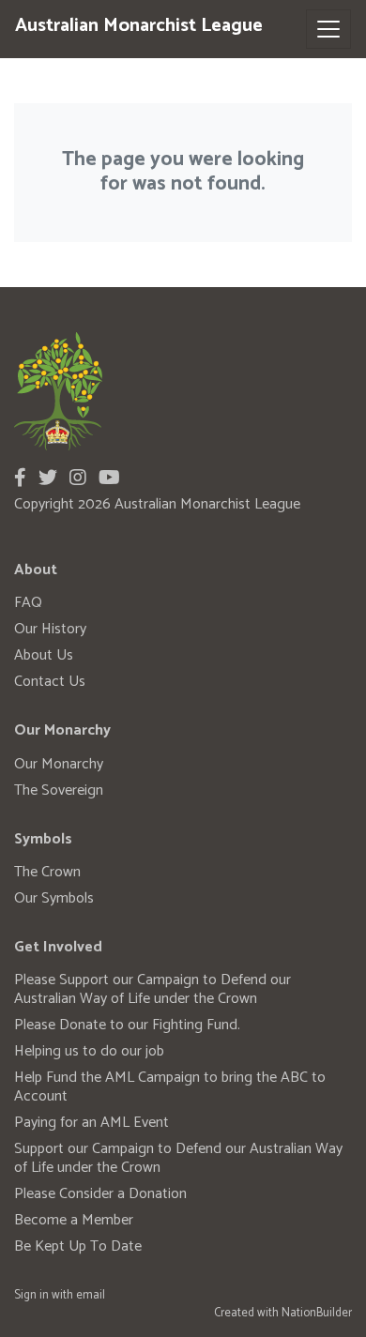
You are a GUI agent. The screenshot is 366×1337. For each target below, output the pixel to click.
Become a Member (73, 1220)
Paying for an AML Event (91, 1122)
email (90, 1295)
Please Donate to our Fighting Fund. (127, 1025)
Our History (50, 629)
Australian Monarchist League (139, 25)
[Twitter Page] (47, 478)
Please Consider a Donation (100, 1194)
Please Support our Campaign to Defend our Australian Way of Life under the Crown (152, 989)
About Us (43, 655)
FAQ (28, 602)
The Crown (47, 872)
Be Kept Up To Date (78, 1246)
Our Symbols (54, 898)
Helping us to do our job (89, 1051)
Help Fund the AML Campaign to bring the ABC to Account (170, 1087)
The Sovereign (58, 790)
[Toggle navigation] (328, 29)
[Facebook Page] (20, 478)
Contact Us (49, 681)
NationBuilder (317, 1313)
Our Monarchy (58, 764)
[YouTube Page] (109, 478)
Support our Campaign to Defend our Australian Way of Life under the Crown (178, 1158)
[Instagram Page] (77, 478)
